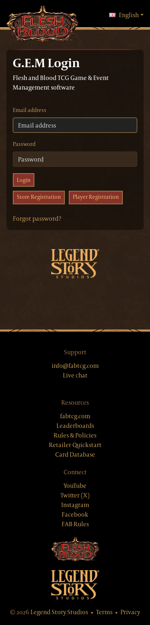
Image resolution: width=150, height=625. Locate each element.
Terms (104, 612)
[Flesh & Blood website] (75, 549)
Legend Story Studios (59, 612)
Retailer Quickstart (75, 445)
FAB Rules (75, 524)
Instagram (75, 505)
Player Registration (96, 196)
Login (23, 180)
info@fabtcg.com (75, 365)
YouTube (75, 485)
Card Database (75, 454)
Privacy (130, 612)
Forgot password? (37, 218)
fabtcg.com (75, 416)
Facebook (75, 514)
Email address (29, 110)
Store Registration (39, 196)
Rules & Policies (75, 435)
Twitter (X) (75, 495)
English (131, 14)
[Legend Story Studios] (75, 584)
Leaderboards (75, 425)
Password (24, 144)
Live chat (75, 375)
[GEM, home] (42, 24)
